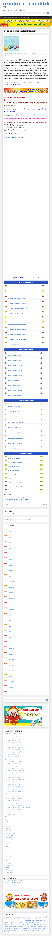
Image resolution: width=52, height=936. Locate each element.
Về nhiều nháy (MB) (12, 598)
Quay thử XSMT (11, 687)
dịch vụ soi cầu (31, 917)
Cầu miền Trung (11, 609)
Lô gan (10, 615)
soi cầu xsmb (32, 926)
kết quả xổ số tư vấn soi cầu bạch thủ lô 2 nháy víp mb (17, 736)
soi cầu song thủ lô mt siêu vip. (15, 478)
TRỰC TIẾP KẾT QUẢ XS (10, 814)
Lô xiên (10, 620)
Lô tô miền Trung (11, 670)
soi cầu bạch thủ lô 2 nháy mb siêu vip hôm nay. (18, 293)
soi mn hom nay (20, 930)
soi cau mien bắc (40, 921)
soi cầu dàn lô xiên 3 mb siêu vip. (15, 370)
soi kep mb (23, 928)
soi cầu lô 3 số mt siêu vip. (14, 490)
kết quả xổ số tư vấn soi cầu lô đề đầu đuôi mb (15, 770)
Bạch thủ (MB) (11, 581)
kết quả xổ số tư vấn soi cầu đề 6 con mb (14, 743)
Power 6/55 (11, 570)
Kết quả (10, 548)
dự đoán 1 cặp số (41, 917)
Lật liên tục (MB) (11, 587)
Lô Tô (6, 860)
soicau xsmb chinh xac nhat (20, 922)
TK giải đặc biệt (11, 643)
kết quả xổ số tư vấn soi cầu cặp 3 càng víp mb (15, 738)
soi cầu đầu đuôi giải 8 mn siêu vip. (15, 438)
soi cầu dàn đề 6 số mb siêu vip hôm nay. (17, 329)
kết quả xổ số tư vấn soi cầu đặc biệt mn (14, 798)
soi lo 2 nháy (28, 928)
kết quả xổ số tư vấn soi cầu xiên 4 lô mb (14, 758)
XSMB (10, 531)
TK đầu (10, 631)
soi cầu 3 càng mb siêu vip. (14, 380)
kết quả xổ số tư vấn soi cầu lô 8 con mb (14, 765)
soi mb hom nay (15, 930)
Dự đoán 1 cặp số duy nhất (12, 919)
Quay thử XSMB (11, 681)
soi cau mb (29, 921)
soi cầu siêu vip (29, 82)
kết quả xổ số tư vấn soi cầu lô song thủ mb (14, 773)
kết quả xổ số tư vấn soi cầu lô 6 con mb (14, 763)
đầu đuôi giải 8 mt (8, 82)
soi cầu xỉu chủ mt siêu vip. (14, 458)
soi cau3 (6, 920)
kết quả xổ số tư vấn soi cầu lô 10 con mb (14, 740)
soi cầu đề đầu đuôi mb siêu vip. (15, 395)
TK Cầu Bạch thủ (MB (10, 833)
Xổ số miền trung (8, 55)
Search (29, 519)
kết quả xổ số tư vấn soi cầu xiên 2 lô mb (14, 754)
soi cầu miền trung (40, 924)
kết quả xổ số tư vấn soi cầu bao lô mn (14, 795)
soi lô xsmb (10, 930)
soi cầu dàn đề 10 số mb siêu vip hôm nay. (17, 339)
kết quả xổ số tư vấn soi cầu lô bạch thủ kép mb (15, 766)
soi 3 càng (44, 919)
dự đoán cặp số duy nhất (28, 919)
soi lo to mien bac (43, 928)
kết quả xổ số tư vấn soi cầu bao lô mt (13, 496)
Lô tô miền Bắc (11, 659)
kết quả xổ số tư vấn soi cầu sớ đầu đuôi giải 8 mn (16, 803)
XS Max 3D (10, 576)
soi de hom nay (18, 928)
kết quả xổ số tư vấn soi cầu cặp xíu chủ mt (14, 497)
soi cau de (21, 921)
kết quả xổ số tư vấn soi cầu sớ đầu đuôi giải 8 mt (16, 786)
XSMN (10, 537)
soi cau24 (16, 920)
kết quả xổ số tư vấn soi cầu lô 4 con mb (14, 761)
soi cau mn (8, 923)
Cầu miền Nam (11, 604)
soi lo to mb (37, 928)
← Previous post (7, 504)
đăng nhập (10, 513)
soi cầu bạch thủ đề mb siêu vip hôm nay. (17, 313)
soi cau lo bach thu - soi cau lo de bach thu (13, 53)
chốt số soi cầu (12, 917)
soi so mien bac (26, 930)
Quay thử (10, 676)
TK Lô (6, 844)
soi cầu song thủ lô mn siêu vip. (15, 432)
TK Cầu (6, 832)
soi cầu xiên (22, 926)
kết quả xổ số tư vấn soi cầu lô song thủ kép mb (15, 772)
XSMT (10, 542)
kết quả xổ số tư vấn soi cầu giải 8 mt (13, 782)
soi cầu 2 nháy (38, 922)
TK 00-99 (10, 654)
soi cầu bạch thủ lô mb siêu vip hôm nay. (16, 288)
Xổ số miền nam (8, 793)
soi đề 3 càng (34, 930)
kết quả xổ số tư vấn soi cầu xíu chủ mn (14, 805)
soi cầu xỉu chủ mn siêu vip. (14, 406)
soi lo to (33, 928)
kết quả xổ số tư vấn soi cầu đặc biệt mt (13, 500)
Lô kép (10, 626)
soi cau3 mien (11, 920)
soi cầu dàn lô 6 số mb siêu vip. (14, 355)
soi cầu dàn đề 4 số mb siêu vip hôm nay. (17, 324)
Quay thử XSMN (11, 693)
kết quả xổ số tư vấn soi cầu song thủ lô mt (14, 791)
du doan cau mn (22, 917)
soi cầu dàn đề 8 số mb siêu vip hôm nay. (17, 334)
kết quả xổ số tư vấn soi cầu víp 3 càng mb (14, 752)
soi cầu (31, 923)
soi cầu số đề (8, 926)
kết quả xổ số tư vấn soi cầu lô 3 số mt (14, 784)
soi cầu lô (19, 924)
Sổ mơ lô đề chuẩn (9, 810)
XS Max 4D (10, 565)
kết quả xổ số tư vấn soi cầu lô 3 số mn (14, 802)
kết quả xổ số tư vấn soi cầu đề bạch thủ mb (15, 749)
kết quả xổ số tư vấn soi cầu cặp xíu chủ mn (15, 796)
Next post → (45, 504)
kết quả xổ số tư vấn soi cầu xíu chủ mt (14, 789)
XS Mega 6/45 (11, 559)
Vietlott (10, 554)
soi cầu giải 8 (12, 924)
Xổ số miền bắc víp (9, 759)
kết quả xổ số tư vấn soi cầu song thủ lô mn (14, 809)
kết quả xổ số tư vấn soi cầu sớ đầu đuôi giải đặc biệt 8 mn (18, 807)
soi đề (30, 930)
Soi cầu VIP (15, 926)
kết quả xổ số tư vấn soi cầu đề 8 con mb (14, 745)
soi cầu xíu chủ (10, 928)
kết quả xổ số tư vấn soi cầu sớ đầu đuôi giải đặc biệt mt (17, 499)
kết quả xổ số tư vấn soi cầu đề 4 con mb (14, 742)
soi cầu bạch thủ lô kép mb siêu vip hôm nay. (17, 303)
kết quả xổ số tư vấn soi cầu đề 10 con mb (14, 747)
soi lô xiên (6, 930)
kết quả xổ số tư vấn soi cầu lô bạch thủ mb (14, 768)
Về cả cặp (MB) (11, 592)
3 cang (6, 917)
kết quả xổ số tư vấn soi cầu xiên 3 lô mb (14, 756)
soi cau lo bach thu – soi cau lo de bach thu (26, 5)
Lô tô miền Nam (11, 665)
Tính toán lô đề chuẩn (9, 812)
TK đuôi (10, 637)
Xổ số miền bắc (8, 735)
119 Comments (32, 53)
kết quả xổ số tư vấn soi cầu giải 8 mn (13, 800)
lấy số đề (38, 919)
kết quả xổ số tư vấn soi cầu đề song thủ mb (15, 751)
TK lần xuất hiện (11, 648)
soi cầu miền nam (28, 924)
